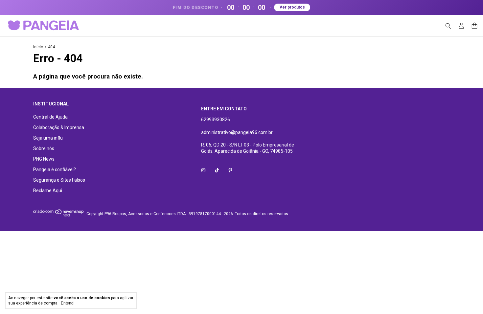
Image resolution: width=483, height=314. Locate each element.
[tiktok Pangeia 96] (217, 170)
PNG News (44, 159)
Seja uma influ (48, 138)
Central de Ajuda (50, 117)
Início (38, 47)
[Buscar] (448, 25)
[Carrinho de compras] (474, 25)
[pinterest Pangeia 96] (230, 170)
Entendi (68, 303)
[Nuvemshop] (58, 215)
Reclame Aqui (47, 190)
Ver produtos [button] (292, 7)
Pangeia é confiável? (54, 169)
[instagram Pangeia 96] (203, 170)
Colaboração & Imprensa (58, 127)
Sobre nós (43, 148)
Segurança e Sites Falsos (59, 180)
